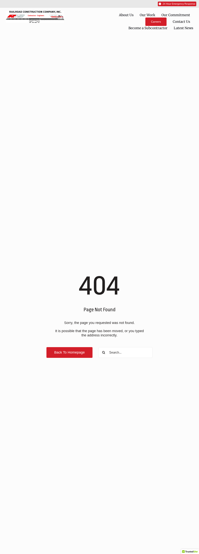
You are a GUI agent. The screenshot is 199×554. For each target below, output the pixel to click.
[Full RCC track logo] (35, 13)
